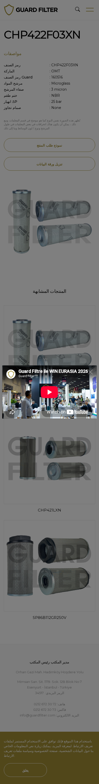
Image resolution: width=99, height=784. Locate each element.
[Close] (90, 372)
